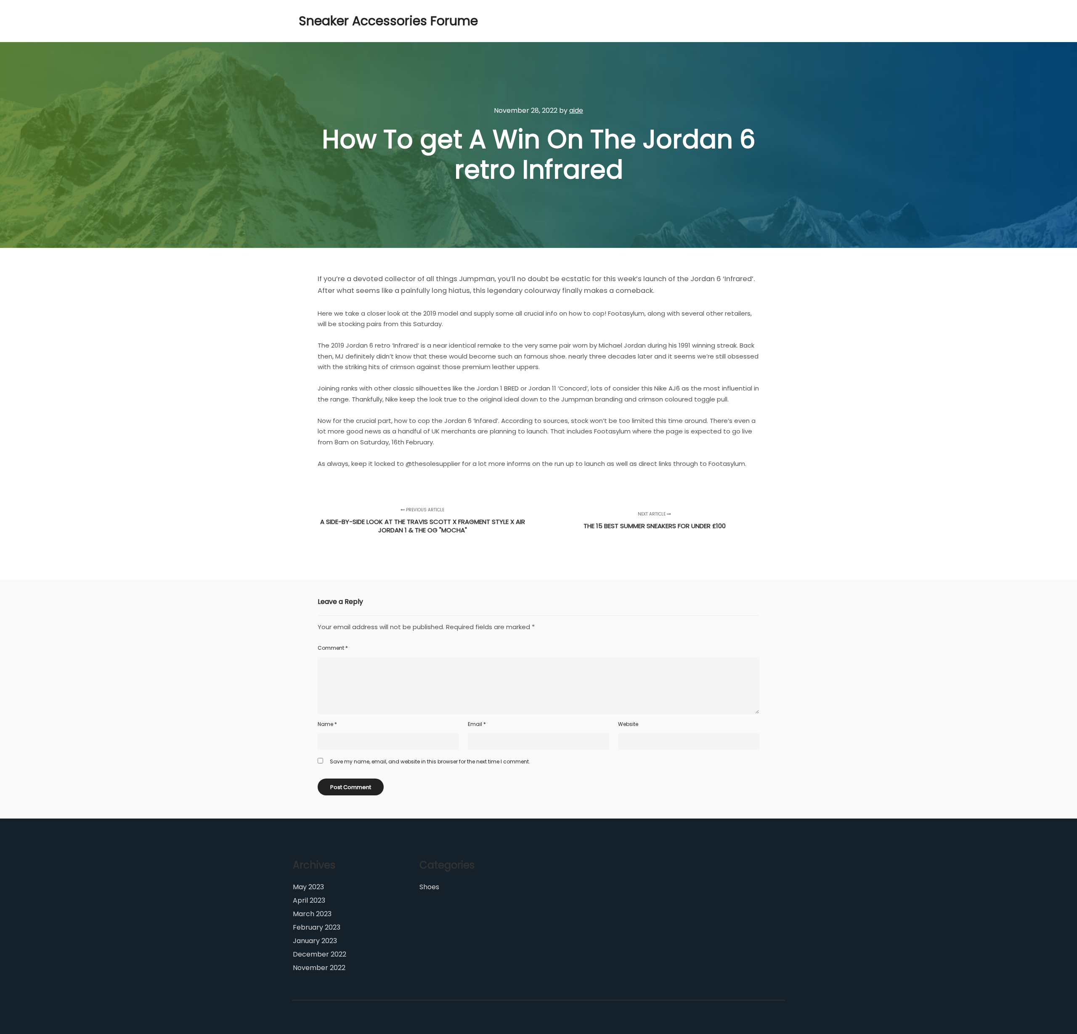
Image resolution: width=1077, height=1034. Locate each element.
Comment (333, 647)
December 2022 (319, 954)
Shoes (429, 887)
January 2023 (315, 941)
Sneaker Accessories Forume (341, 21)
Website (628, 724)
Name (327, 724)
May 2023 (308, 887)
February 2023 (316, 927)
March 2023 (312, 914)
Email (477, 724)
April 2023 (309, 900)
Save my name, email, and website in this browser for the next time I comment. (430, 761)
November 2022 (319, 968)
